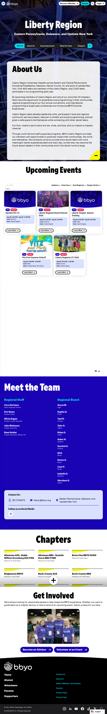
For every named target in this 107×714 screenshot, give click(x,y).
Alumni (8, 679)
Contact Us (60, 674)
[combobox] (97, 711)
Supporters (11, 696)
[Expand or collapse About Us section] (94, 155)
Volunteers (10, 685)
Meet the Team (66, 46)
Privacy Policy (61, 693)
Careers (59, 688)
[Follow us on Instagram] (10, 513)
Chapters (81, 46)
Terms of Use (61, 697)
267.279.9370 (18, 500)
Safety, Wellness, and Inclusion (68, 683)
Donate (85, 3)
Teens (7, 674)
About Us (31, 46)
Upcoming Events (47, 46)
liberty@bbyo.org (42, 500)
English (98, 712)
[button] (3, 3)
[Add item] (90, 46)
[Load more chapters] (53, 580)
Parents (9, 690)
